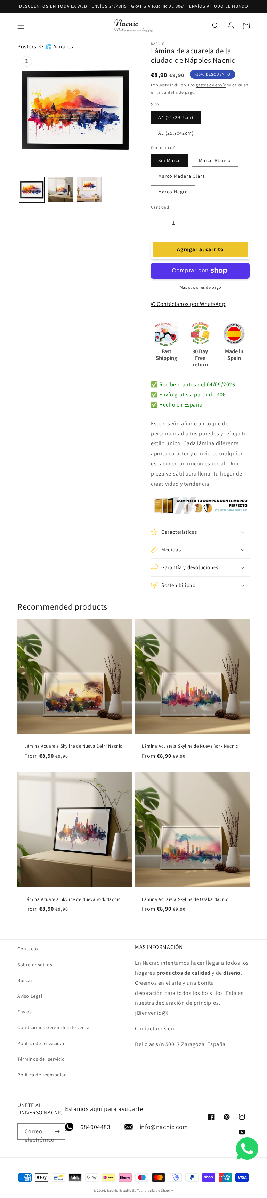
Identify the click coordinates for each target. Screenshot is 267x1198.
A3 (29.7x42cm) (176, 133)
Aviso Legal (30, 996)
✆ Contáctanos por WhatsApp (188, 304)
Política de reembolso (42, 1075)
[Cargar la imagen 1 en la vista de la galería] (31, 189)
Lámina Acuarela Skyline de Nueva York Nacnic (190, 746)
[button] (200, 532)
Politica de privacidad (41, 1043)
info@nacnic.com (164, 1127)
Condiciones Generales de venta (53, 1027)
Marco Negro (173, 191)
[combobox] (133, 26)
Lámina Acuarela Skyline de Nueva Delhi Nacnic (73, 746)
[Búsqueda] (238, 25)
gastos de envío (211, 84)
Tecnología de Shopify (155, 1190)
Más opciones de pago (200, 287)
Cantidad (160, 207)
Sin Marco (169, 160)
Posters (26, 46)
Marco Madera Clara (181, 176)
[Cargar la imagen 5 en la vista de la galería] (89, 189)
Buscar (25, 980)
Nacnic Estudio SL (121, 1190)
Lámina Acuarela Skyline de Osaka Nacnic (185, 899)
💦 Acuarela (60, 46)
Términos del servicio (41, 1059)
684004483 (95, 1127)
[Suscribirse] (57, 1131)
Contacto (27, 948)
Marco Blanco (215, 160)
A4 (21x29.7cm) (175, 117)
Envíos (24, 1011)
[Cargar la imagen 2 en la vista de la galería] (60, 189)
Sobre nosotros (34, 964)
